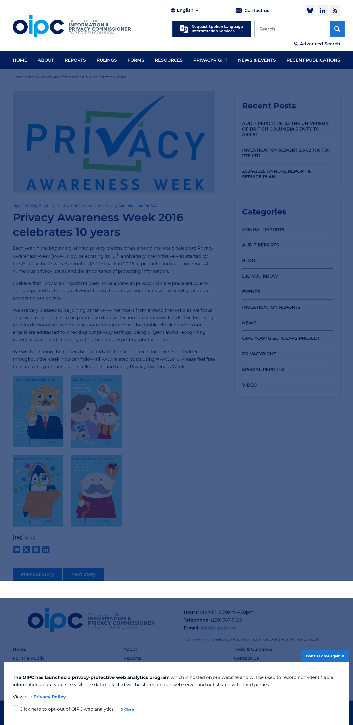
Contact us (256, 10)
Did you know (260, 276)
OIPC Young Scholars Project (281, 338)
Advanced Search (320, 44)
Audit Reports (260, 245)
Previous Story (37, 574)
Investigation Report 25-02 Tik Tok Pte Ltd (286, 152)
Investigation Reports (271, 307)
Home (20, 60)
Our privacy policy (199, 639)
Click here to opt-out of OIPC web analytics (66, 709)
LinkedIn (322, 10)
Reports (75, 60)
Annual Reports (263, 229)
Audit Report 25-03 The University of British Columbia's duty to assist (285, 129)
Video (249, 385)
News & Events (257, 60)
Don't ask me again (323, 656)
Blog (248, 260)
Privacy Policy (49, 697)
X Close (127, 709)
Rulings (107, 60)
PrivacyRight (210, 60)
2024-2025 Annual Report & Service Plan (276, 174)
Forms (136, 60)
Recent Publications (313, 60)
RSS (335, 10)
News (249, 323)
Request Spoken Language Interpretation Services (217, 28)
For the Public (28, 658)
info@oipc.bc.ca (218, 628)
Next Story (83, 574)
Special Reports (263, 369)
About (46, 60)
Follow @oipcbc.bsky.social (310, 10)
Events (251, 291)
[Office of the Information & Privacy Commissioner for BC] (72, 26)
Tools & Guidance (253, 649)
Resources (169, 60)
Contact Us (246, 658)
